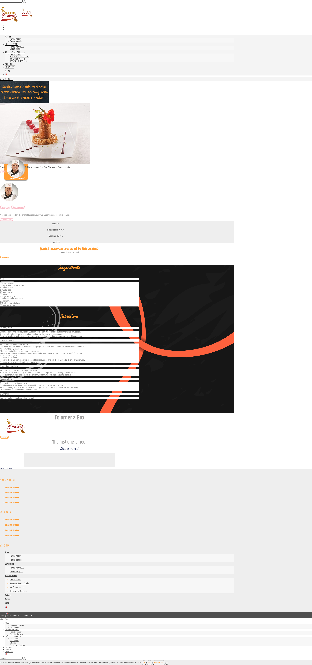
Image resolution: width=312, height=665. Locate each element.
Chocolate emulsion (9, 366)
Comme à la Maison (17, 645)
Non (149, 663)
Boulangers (14, 641)
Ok (144, 663)
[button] (69, 279)
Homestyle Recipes (18, 591)
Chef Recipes (9, 564)
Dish (2, 279)
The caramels (16, 560)
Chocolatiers (15, 579)
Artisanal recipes (11, 575)
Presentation (6, 379)
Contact (7, 599)
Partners (8, 595)
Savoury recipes (17, 568)
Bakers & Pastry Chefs (19, 583)
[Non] (166, 663)
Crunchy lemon (7, 340)
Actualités (9, 652)
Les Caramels (15, 627)
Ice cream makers (17, 587)
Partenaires (9, 647)
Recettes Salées (16, 632)
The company (15, 556)
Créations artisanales (13, 636)
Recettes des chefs (12, 630)
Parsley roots (6, 328)
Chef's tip (4, 394)
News (7, 603)
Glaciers (13, 643)
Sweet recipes (16, 572)
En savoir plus (159, 663)
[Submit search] (24, 658)
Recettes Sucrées (16, 634)
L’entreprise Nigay (17, 625)
